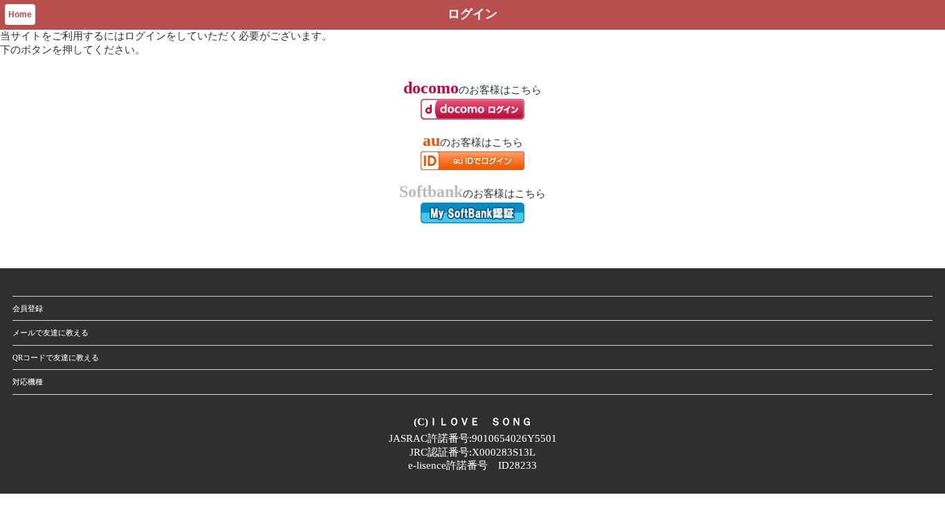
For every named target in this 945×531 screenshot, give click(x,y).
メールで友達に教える (50, 332)
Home (20, 14)
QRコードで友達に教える (55, 357)
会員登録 (27, 308)
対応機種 (27, 382)
